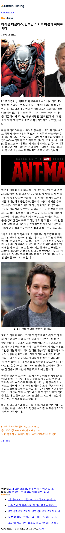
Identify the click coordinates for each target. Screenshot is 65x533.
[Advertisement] (26, 450)
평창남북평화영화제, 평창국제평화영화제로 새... (35, 511)
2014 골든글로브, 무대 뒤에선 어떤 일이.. (31, 488)
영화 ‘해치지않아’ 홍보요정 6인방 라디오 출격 (33, 522)
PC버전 (42, 528)
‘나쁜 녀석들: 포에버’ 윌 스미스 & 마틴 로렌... (33, 517)
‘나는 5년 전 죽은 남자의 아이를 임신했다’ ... (32, 505)
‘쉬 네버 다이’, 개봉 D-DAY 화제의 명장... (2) (32, 499)
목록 (8, 440)
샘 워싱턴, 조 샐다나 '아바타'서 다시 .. (30, 492)
